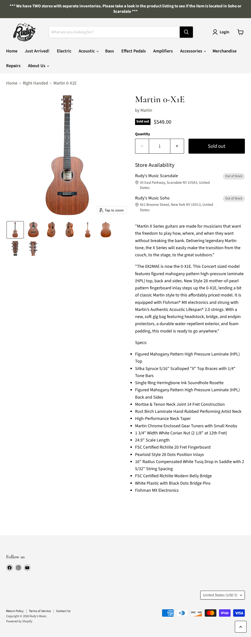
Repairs (13, 66)
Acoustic (87, 51)
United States (220, 595)
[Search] (186, 32)
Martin (146, 110)
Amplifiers (163, 51)
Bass (109, 51)
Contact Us (63, 611)
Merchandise (225, 51)
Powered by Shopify (19, 621)
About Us (37, 66)
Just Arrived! (37, 51)
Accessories (191, 51)
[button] (15, 229)
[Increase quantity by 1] (177, 146)
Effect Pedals (133, 51)
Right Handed (35, 83)
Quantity (142, 134)
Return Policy (15, 611)
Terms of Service (40, 611)
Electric (64, 51)
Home (11, 51)
